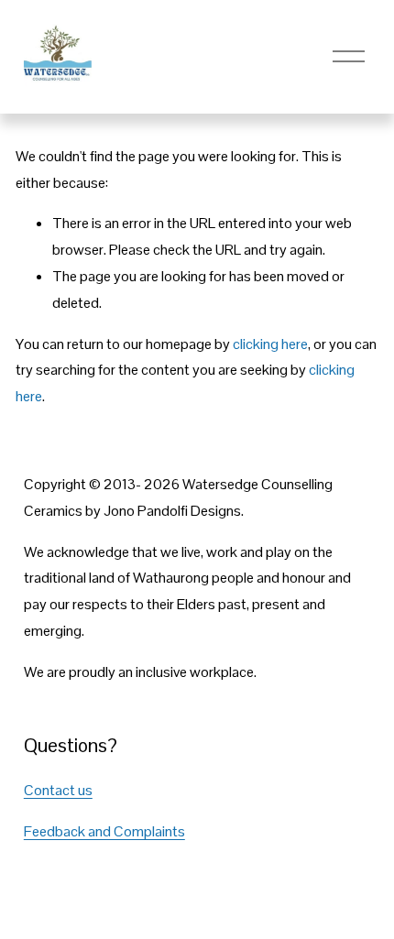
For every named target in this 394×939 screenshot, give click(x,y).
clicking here (270, 344)
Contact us (58, 790)
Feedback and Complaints (104, 831)
